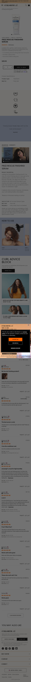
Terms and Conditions (24, 355)
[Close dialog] (28, 325)
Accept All (15, 339)
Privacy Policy (17, 355)
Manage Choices (15, 348)
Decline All (15, 343)
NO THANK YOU (9, 353)
